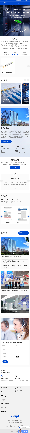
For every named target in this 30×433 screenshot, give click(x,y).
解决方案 (3, 400)
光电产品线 (4, 3)
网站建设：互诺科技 (15, 431)
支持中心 (3, 411)
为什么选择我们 (5, 403)
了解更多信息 (5, 141)
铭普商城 (19, 0)
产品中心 (3, 396)
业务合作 (3, 407)
